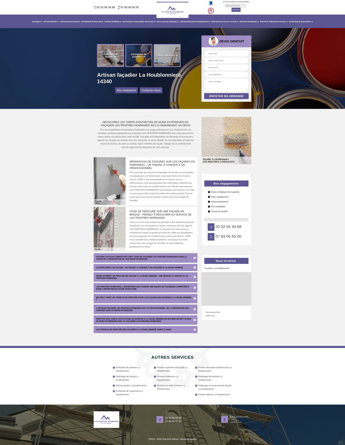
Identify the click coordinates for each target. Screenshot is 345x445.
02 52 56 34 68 (106, 7)
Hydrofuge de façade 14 (70, 22)
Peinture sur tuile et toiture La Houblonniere (171, 387)
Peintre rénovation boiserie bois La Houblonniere (215, 369)
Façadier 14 (37, 22)
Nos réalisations (126, 90)
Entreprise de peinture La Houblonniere (128, 369)
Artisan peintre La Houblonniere (131, 385)
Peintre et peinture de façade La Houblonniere (172, 369)
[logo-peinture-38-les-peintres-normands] (106, 419)
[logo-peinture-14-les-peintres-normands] (172, 10)
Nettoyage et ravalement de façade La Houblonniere (215, 387)
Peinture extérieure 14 (249, 22)
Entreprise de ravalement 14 (301, 22)
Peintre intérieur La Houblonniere (214, 394)
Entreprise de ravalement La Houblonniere (129, 393)
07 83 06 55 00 (130, 7)
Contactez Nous (151, 90)
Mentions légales (188, 439)
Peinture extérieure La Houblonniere (167, 378)
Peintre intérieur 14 (113, 22)
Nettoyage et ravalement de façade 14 (139, 22)
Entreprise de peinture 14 (92, 22)
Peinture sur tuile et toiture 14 (224, 22)
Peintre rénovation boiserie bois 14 (195, 22)
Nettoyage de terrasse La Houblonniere (210, 378)
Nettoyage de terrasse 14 (168, 22)
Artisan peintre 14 (50, 22)
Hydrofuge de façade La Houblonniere (127, 378)
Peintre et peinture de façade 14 (273, 22)
